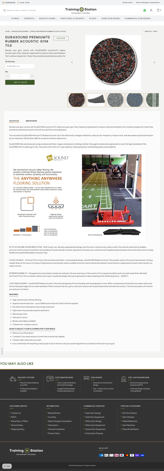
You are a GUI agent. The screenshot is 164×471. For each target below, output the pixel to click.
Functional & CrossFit (72, 18)
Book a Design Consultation (148, 2)
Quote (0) (2, 351)
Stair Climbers (128, 417)
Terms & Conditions (56, 429)
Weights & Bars (47, 18)
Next (155, 31)
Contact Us (16, 413)
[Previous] (72, 62)
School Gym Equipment (95, 429)
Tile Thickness (10, 61)
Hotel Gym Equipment (94, 417)
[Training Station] (81, 10)
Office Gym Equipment (95, 425)
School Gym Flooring (94, 433)
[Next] (154, 62)
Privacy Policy (54, 433)
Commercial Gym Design (138, 18)
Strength (29, 18)
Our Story (52, 417)
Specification (31, 121)
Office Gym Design (93, 421)
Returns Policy (17, 425)
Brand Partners (54, 413)
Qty (6, 71)
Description (14, 121)
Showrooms (127, 2)
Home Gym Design (110, 18)
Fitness (15, 18)
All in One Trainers (129, 413)
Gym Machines (128, 425)
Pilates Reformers (129, 421)
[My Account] (151, 10)
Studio (93, 18)
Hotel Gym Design (93, 413)
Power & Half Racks (130, 429)
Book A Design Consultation (60, 421)
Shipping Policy (17, 429)
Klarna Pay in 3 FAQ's (19, 421)
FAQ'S (13, 417)
